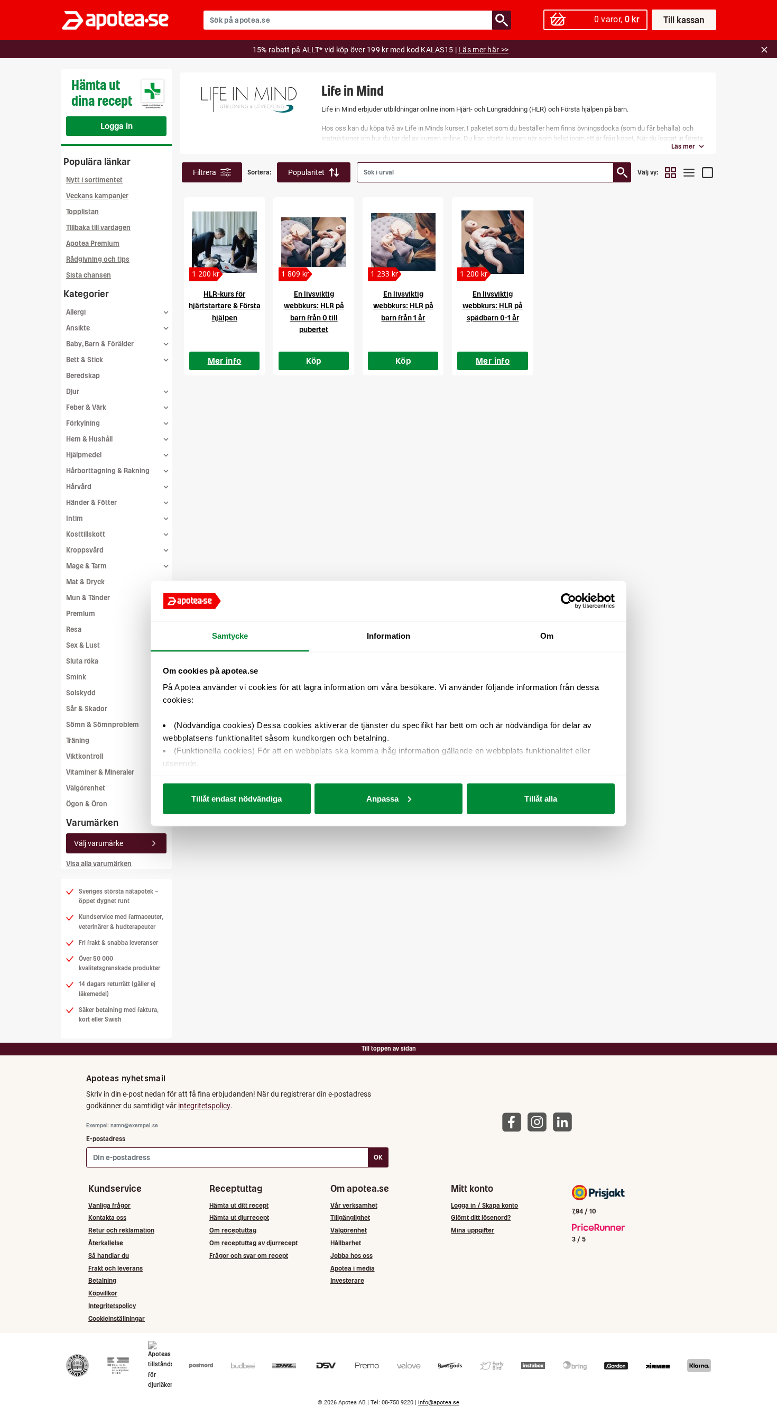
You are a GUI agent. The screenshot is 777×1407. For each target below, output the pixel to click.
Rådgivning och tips (98, 259)
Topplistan (82, 211)
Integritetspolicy (112, 1306)
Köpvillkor (102, 1293)
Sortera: (259, 172)
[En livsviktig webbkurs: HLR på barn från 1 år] (403, 242)
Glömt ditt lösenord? (481, 1217)
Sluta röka (82, 661)
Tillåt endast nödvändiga (236, 798)
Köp (314, 360)
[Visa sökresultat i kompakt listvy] (689, 172)
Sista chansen (88, 275)
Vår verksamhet (353, 1205)
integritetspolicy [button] (204, 1105)
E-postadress (105, 1139)
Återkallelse (105, 1243)
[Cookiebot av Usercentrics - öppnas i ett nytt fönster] (568, 601)
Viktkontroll (84, 756)
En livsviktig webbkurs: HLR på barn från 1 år (403, 306)
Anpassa (382, 798)
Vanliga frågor (109, 1205)
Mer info (225, 360)
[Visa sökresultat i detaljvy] (707, 172)
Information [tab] (388, 635)
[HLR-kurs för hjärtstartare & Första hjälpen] (224, 242)
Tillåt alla (540, 798)
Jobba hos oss (351, 1255)
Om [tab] (546, 635)
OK (378, 1157)
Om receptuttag (232, 1230)
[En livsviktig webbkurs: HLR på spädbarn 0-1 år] (492, 242)
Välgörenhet (85, 788)
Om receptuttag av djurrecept (253, 1243)
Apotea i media (352, 1268)
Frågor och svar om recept (248, 1255)
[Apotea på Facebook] (514, 1122)
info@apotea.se (438, 1402)
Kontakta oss (107, 1217)
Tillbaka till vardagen (98, 227)
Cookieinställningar (116, 1318)
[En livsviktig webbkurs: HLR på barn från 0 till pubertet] (313, 242)
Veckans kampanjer (97, 195)
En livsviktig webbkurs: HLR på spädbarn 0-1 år (492, 306)
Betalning (102, 1280)
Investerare (347, 1280)
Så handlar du (108, 1255)
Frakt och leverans (115, 1268)
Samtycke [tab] (230, 635)
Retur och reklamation (121, 1230)
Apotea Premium (92, 243)
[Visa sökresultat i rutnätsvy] (670, 172)
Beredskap (83, 375)
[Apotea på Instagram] (539, 1122)
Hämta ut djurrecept (239, 1217)
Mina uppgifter (472, 1230)
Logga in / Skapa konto (484, 1205)
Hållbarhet (345, 1243)
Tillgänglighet (350, 1217)
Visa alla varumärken (99, 863)
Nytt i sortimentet (94, 180)
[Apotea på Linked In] (565, 1122)
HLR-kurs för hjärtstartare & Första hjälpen (225, 306)
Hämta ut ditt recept (239, 1205)
